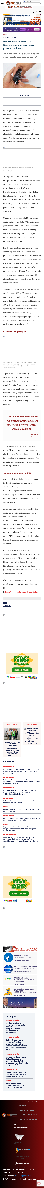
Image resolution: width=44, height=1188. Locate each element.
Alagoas (23, 730)
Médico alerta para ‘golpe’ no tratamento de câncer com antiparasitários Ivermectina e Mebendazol (17, 1028)
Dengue (30, 744)
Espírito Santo (11, 755)
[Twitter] (29, 1102)
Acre (16, 730)
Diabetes (26, 603)
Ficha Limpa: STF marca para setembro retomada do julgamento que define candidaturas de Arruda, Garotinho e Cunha (20, 839)
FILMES (32, 759)
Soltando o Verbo (19, 784)
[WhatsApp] (29, 101)
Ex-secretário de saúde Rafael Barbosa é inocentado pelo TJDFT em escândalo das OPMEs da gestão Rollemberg (17, 1061)
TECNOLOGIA (20, 786)
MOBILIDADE (23, 769)
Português (28, 1)
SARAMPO (30, 781)
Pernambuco (31, 773)
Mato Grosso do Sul (22, 767)
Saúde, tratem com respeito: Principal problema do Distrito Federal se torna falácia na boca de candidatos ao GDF (16, 1045)
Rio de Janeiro (15, 779)
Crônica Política (19, 742)
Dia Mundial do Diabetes (15, 603)
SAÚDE (5, 34)
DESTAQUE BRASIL (24, 746)
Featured (26, 757)
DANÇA (23, 744)
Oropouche (32, 771)
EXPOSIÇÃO (17, 757)
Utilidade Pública (27, 788)
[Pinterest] (24, 101)
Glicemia (32, 603)
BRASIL (16, 732)
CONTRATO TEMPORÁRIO (25, 740)
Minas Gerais (12, 769)
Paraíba (15, 773)
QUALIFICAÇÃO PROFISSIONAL (21, 777)
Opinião (23, 771)
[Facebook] (30, 12)
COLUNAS (23, 734)
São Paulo (21, 781)
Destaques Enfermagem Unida (16, 750)
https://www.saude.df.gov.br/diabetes (21, 591)
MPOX (31, 769)
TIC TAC (29, 786)
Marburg (27, 765)
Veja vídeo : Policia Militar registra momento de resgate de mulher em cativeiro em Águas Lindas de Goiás (21, 829)
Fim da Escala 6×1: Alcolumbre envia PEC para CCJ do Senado (21, 810)
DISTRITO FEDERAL (16, 752)
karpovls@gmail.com (23, 1176)
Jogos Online (17, 763)
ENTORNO (30, 753)
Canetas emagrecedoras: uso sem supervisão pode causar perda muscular (21, 819)
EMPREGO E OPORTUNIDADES (15, 753)
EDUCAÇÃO (28, 752)
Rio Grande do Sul (27, 779)
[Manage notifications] (39, 1183)
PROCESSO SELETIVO (21, 775)
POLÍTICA (9, 775)
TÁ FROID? (30, 784)
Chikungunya (31, 732)
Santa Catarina (11, 781)
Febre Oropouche (22, 759)
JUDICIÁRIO (27, 763)
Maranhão (19, 765)
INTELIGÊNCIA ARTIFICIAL (20, 761)
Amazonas (31, 730)
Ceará (22, 732)
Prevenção (7, 605)
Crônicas (29, 742)
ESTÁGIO (29, 755)
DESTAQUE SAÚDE (25, 748)
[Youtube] (40, 12)
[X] (36, 12)
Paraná (23, 773)
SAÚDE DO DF (26, 782)
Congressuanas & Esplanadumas (31, 738)
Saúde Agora (15, 782)
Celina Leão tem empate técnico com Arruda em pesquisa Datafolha (21, 802)
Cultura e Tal (14, 744)
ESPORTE (21, 755)
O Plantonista (14, 771)
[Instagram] (33, 12)
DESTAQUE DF (8, 798)
